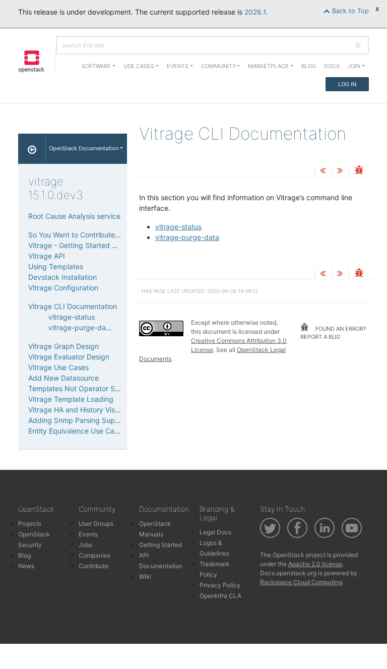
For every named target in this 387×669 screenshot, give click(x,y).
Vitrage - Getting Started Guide (79, 245)
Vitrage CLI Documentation (72, 306)
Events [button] (177, 66)
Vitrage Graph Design (63, 346)
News (26, 566)
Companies (94, 555)
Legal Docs (215, 532)
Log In (347, 84)
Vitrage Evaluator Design (68, 356)
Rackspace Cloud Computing (301, 582)
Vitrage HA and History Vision (76, 409)
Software (96, 66)
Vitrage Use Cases (58, 367)
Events (88, 534)
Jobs (85, 545)
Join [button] (354, 66)
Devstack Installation (62, 277)
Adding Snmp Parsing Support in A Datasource (105, 420)
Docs (332, 66)
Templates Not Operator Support (82, 388)
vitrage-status (178, 226)
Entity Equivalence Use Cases (76, 431)
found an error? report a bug (333, 333)
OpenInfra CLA (220, 595)
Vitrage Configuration (63, 287)
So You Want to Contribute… (74, 234)
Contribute (93, 566)
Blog (308, 66)
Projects (29, 523)
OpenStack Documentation (83, 148)
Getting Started (160, 545)
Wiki (145, 576)
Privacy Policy (220, 585)
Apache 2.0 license (315, 564)
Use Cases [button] (138, 66)
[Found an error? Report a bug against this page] (359, 171)
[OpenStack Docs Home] (32, 149)
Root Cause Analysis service (74, 216)
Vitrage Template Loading (70, 399)
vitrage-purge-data (187, 237)
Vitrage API (46, 256)
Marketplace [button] (268, 66)
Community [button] (218, 66)
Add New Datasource (63, 378)
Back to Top (349, 11)
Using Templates (55, 266)
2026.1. (256, 12)
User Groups (96, 523)
